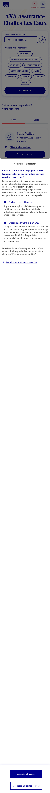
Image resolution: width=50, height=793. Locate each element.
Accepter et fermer (26, 774)
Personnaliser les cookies (28, 785)
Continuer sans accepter (25, 163)
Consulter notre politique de (21, 262)
